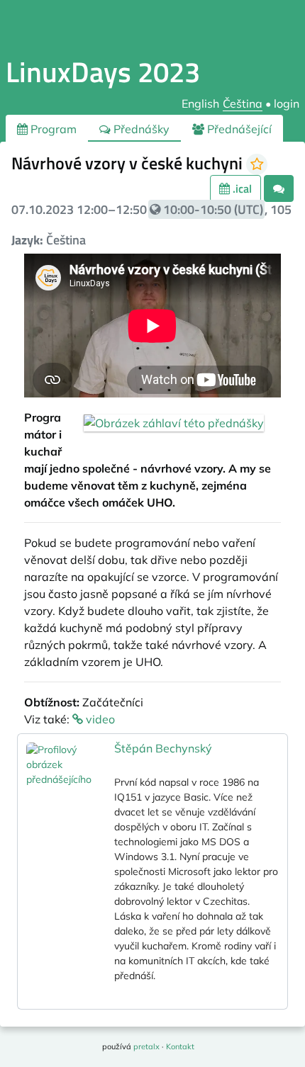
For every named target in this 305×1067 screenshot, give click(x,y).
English (200, 103)
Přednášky (140, 129)
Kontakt (180, 1046)
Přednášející (238, 129)
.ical (241, 188)
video (99, 719)
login (286, 103)
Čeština (242, 103)
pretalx (146, 1046)
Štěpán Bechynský (163, 748)
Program (52, 129)
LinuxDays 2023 (103, 72)
